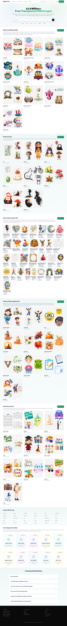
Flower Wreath (50, 237)
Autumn (30, 1)
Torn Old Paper (32, 265)
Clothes (14, 515)
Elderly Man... (42, 252)
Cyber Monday (6, 278)
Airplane (4, 513)
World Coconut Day (27, 105)
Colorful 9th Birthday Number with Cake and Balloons (24, 264)
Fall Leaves (26, 351)
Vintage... (31, 266)
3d (3, 161)
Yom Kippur (5, 57)
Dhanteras (32, 250)
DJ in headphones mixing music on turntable (25, 249)
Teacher (25, 1)
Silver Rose (5, 252)
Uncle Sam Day (5, 129)
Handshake (47, 518)
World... (59, 265)
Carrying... (48, 250)
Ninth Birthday (22, 265)
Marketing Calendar (6, 615)
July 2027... (55, 250)
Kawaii (4, 185)
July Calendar (56, 252)
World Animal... (56, 278)
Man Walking (49, 252)
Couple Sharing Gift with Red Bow (28, 277)
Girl (24, 518)
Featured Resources (6, 614)
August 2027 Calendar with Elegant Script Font (14, 264)
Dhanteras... (33, 252)
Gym (35, 518)
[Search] (52, 1)
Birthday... (22, 266)
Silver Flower (6, 250)
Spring (4, 522)
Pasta (35, 520)
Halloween (13, 1)
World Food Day (6, 265)
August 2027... (14, 265)
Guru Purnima (5, 351)
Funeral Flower (15, 236)
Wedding (46, 431)
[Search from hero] (53, 20)
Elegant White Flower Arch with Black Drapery (49, 277)
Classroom (5, 515)
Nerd (45, 327)
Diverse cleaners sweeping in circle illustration (40, 277)
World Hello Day (34, 279)
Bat (35, 23)
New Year (46, 479)
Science (39, 23)
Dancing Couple (23, 237)
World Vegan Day (6, 375)
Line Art (25, 185)
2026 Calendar (5, 431)
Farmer (44, 23)
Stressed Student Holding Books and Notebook (6, 235)
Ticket (35, 522)
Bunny (35, 513)
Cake (45, 513)
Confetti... (50, 266)
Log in (56, 1)
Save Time (5, 292)
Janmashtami (5, 105)
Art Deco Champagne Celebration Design (20, 277)
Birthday (25, 431)
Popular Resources (6, 612)
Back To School (47, 455)
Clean (6, 1)
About (46, 611)
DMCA (46, 612)
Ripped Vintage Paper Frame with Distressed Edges (33, 264)
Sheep (56, 520)
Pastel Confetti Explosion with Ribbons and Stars (52, 264)
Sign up (61, 1)
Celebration (57, 513)
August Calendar (14, 266)
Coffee (23, 23)
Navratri (22, 236)
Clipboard (46, 375)
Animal (14, 513)
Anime (45, 161)
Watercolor (46, 185)
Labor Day (5, 399)
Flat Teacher (41, 236)
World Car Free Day (6, 81)
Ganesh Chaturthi (47, 105)
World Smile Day (47, 57)
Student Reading (6, 327)
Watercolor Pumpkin (48, 351)
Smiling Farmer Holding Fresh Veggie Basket (5, 264)
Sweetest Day (27, 279)
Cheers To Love (59, 236)
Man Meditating (41, 266)
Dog (56, 515)
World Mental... (41, 265)
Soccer (31, 23)
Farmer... (5, 266)
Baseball (25, 513)
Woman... (59, 266)
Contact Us (47, 615)
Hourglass (5, 294)
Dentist (35, 515)
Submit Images (26, 614)
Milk (24, 520)
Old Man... (41, 250)
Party (4, 455)
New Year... (32, 236)
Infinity (56, 518)
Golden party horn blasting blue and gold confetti (33, 235)
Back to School (20, 1)
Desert (46, 515)
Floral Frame (15, 518)
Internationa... (25, 250)
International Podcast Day (49, 81)
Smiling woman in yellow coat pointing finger (60, 264)
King (4, 520)
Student (5, 237)
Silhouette (26, 209)
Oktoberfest (26, 81)
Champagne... (58, 237)
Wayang (46, 522)
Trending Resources (6, 611)
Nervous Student (6, 236)
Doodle (4, 209)
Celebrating (26, 327)
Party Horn (32, 237)
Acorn (27, 23)
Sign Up (25, 612)
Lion (20, 250)
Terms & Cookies (48, 614)
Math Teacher (41, 237)
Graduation (26, 455)
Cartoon (25, 161)
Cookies (25, 515)
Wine (56, 522)
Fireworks (4, 518)
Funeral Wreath (15, 237)
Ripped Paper (47, 520)
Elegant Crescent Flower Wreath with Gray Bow (50, 235)
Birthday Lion (15, 250)
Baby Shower (26, 479)
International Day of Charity (29, 57)
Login (25, 611)
